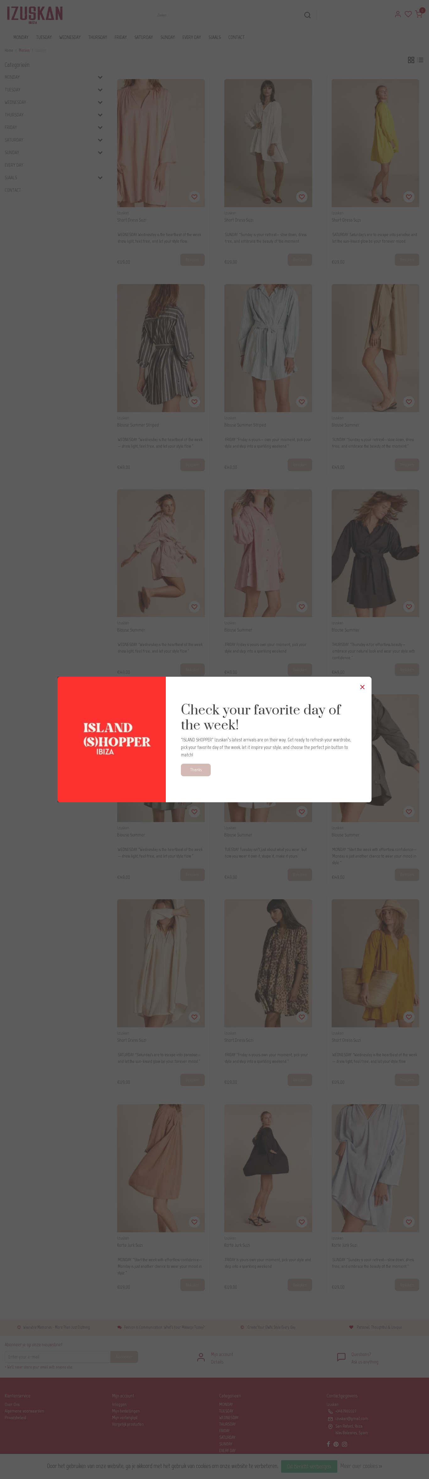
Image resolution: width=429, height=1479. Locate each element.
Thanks (196, 769)
